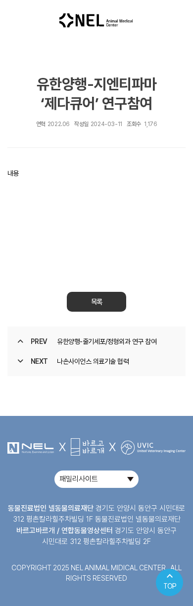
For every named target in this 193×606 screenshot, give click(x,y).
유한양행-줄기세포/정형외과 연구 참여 (106, 341)
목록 (96, 302)
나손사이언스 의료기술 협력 (93, 361)
